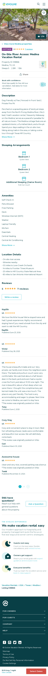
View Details (6, 672)
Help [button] (5, 630)
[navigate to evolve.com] (5, 604)
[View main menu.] (44, 4)
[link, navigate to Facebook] (4, 642)
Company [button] (7, 624)
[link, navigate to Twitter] (15, 642)
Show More (7, 137)
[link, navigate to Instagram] (9, 642)
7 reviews (29, 49)
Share (25, 74)
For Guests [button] (9, 617)
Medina (36, 585)
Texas (28, 585)
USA (21, 585)
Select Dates (36, 671)
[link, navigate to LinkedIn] (20, 642)
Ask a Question (35, 504)
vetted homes (34, 548)
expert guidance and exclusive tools (28, 559)
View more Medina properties (18, 44)
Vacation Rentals (9, 585)
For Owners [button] (9, 611)
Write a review (12, 297)
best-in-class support (22, 573)
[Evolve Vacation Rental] (10, 4)
